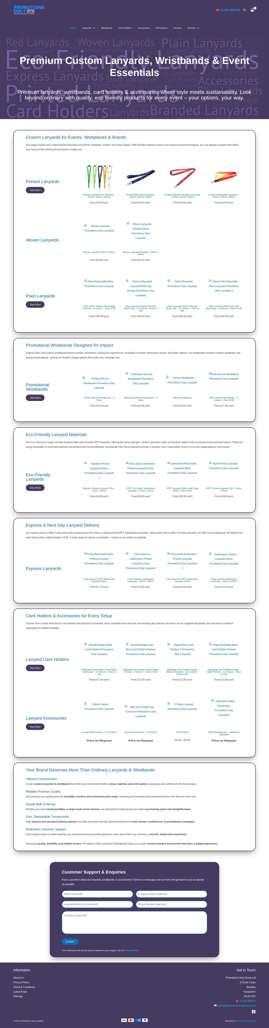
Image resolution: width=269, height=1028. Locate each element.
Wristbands (106, 28)
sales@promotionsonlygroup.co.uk (236, 1005)
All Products (162, 28)
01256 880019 (230, 10)
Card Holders (125, 28)
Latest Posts (20, 991)
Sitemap (18, 996)
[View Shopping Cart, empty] (252, 10)
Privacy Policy (21, 982)
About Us (18, 977)
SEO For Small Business (245, 1021)
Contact (177, 28)
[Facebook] (254, 1012)
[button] (244, 10)
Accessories (144, 28)
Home (73, 28)
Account (192, 28)
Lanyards (86, 28)
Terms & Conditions (24, 987)
